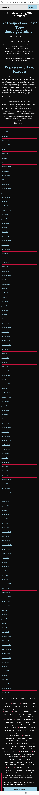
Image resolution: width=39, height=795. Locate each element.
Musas (14, 46)
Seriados (18, 46)
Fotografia (28, 44)
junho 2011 (5, 358)
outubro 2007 (6, 549)
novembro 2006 (7, 597)
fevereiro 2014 (6, 240)
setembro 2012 (6, 297)
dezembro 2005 (6, 645)
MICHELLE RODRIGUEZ (12, 56)
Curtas (8, 733)
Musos (18, 701)
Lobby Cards (30, 762)
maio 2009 (5, 466)
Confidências (30, 717)
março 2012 (5, 323)
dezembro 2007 (6, 540)
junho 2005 (5, 671)
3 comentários (20, 123)
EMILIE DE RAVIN (25, 49)
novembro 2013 (7, 253)
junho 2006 (5, 619)
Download (9, 722)
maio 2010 (5, 414)
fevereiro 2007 (6, 584)
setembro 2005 (6, 658)
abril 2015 (5, 179)
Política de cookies (22, 784)
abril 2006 (5, 627)
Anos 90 (11, 104)
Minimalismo (15, 749)
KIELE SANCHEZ (19, 51)
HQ (7, 746)
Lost (33, 44)
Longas (19, 762)
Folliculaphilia (25, 751)
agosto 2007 (5, 558)
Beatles (6, 109)
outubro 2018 (6, 149)
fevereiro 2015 (6, 188)
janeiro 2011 (5, 379)
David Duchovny (31, 109)
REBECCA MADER (26, 56)
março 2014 (5, 236)
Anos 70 (9, 701)
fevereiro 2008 (6, 532)
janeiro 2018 (6, 171)
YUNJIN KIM (30, 58)
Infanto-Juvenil (22, 743)
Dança (14, 727)
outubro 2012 (6, 293)
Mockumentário (11, 764)
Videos (7, 703)
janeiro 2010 (6, 432)
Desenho (9, 719)
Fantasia (30, 733)
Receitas (9, 770)
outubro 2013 (6, 258)
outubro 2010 (6, 393)
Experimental (19, 733)
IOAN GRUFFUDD (10, 111)
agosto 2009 (5, 453)
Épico (27, 722)
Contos (32, 730)
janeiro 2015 (6, 193)
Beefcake (32, 725)
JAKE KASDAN (28, 111)
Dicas (18, 719)
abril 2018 (5, 162)
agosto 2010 (5, 401)
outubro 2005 (6, 653)
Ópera (6, 727)
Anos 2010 (13, 44)
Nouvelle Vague (29, 754)
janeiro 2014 (6, 245)
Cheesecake (20, 44)
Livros (33, 743)
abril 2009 (5, 471)
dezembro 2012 (6, 284)
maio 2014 (5, 227)
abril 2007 (5, 575)
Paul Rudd (8, 118)
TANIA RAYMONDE (20, 58)
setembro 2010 (6, 397)
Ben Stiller (12, 109)
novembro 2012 (7, 288)
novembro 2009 (7, 440)
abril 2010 (5, 419)
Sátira (34, 104)
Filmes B (27, 735)
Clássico (33, 727)
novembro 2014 (7, 201)
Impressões (24, 104)
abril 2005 (5, 679)
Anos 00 (7, 44)
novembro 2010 (7, 388)
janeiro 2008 (6, 536)
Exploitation (10, 738)
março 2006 (5, 632)
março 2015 (5, 184)
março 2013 (5, 271)
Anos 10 (26, 706)
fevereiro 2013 (6, 275)
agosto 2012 (5, 301)
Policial (22, 764)
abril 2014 (5, 232)
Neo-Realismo (27, 756)
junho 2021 (5, 136)
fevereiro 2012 (6, 327)
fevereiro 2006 (6, 636)
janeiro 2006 (6, 640)
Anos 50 (32, 698)
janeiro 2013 (6, 279)
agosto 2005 (5, 662)
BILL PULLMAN (20, 109)
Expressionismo (13, 756)
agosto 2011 (5, 349)
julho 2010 (5, 406)
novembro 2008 (7, 493)
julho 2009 (5, 458)
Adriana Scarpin (14, 41)
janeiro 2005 (6, 692)
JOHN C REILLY (20, 113)
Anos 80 (21, 714)
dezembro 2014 (6, 197)
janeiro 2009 (6, 484)
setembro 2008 (6, 501)
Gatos (31, 738)
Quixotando (5, 7)
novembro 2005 (7, 649)
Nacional (17, 754)
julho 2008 (5, 510)
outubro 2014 (6, 206)
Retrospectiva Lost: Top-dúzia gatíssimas (19, 27)
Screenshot (28, 701)
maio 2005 (5, 675)
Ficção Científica (15, 735)
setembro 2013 (6, 262)
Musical (6, 751)
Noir (20, 759)
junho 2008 (5, 514)
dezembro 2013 (6, 249)
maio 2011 (5, 362)
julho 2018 (5, 158)
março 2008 (5, 527)
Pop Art (31, 764)
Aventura (9, 717)
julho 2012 (5, 306)
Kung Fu (28, 759)
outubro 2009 (6, 445)
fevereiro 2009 (6, 479)
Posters (19, 767)
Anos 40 (15, 703)
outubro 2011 (6, 340)
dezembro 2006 (6, 592)
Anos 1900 (12, 709)
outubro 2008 (6, 497)
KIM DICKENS (29, 51)
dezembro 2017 (6, 175)
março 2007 (5, 579)
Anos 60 (23, 698)
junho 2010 (5, 410)
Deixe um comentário (20, 61)
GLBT (11, 741)
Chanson (23, 727)
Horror (28, 741)
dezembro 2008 (6, 488)
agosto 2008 (5, 506)
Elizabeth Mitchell (13, 49)
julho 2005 (5, 666)
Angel (12, 725)
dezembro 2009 (6, 436)
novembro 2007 (7, 545)
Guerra (19, 741)
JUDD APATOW (30, 113)
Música (14, 746)
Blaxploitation (9, 730)
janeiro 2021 (6, 140)
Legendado (9, 762)
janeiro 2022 (6, 132)
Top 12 (24, 46)
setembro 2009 (6, 449)
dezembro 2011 (6, 336)
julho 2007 (5, 562)
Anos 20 (22, 709)
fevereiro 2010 (6, 427)
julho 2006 (5, 614)
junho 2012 (5, 310)
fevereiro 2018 (6, 166)
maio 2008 (5, 519)
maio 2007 (5, 571)
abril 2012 (5, 319)
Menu (32, 7)
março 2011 (5, 371)
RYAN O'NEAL (16, 118)
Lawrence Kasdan (27, 116)
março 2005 (5, 684)
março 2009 (5, 475)
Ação (33, 703)
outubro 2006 (6, 601)
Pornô (10, 767)
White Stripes (19, 121)
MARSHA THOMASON (23, 53)
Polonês (28, 767)
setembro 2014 (6, 210)
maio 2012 (5, 314)
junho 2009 (5, 462)
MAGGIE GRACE (11, 53)
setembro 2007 (6, 553)
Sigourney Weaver (26, 118)
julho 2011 (5, 353)
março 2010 (5, 423)
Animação (8, 706)
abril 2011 (5, 366)
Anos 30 (25, 703)
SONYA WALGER (8, 58)
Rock (29, 104)
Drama (19, 722)
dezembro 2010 (6, 384)
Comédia (17, 104)
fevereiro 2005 (6, 688)
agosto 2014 (5, 214)
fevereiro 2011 (6, 375)
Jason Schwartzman (8, 113)
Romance (19, 770)
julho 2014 (5, 219)
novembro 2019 (7, 145)
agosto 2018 (5, 153)
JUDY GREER (8, 116)
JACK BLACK (20, 111)
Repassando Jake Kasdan (19, 69)
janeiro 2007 (6, 588)
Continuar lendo (8, 97)
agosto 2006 (5, 610)
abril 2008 (5, 523)
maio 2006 (5, 623)
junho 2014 (5, 223)
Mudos (25, 749)
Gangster (12, 759)
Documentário (28, 719)
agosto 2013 (5, 266)
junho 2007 (5, 566)
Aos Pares (22, 725)
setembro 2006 (6, 606)
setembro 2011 (6, 345)
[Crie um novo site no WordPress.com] (19, 2)
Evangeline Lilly (8, 51)
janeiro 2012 (6, 332)
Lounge (22, 746)
